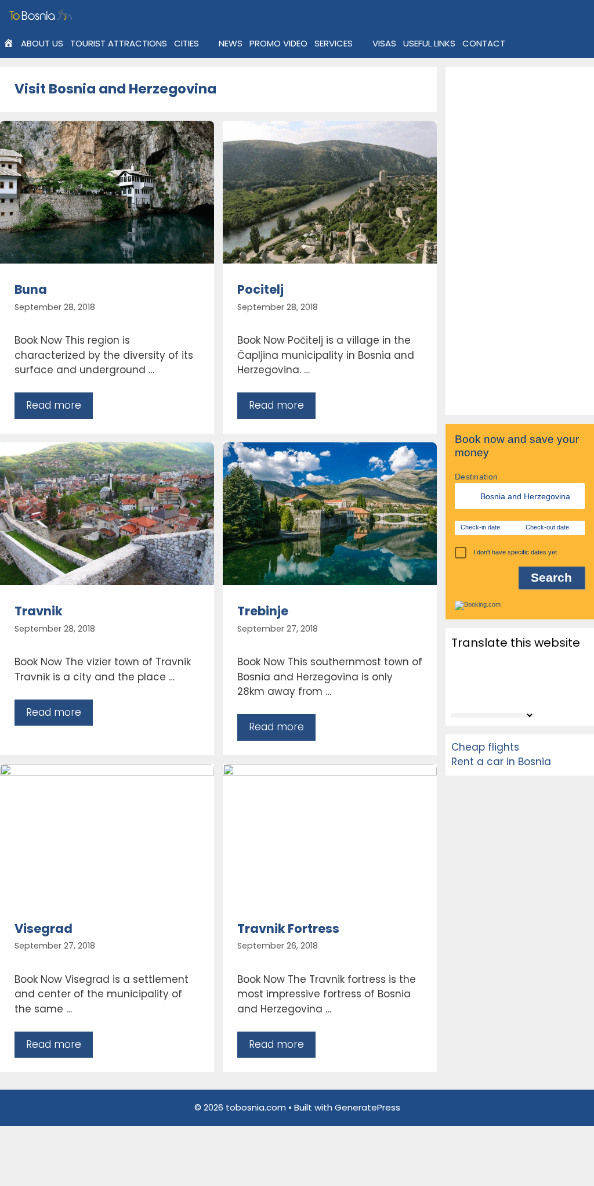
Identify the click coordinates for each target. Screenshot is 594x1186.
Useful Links (429, 43)
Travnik (39, 611)
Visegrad (44, 928)
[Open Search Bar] (518, 43)
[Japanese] (519, 678)
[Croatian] (519, 663)
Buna (31, 289)
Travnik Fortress (288, 928)
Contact (483, 43)
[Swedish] (519, 695)
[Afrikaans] (458, 663)
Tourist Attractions (118, 43)
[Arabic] (473, 663)
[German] (488, 678)
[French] (473, 678)
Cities (186, 43)
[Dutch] (534, 663)
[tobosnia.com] (42, 14)
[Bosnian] (488, 663)
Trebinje (262, 611)
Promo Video (278, 43)
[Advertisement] (520, 241)
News (230, 43)
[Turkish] (534, 695)
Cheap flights (485, 747)
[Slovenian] (488, 695)
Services (333, 43)
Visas (384, 43)
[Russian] (458, 695)
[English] (458, 678)
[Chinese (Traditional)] (503, 663)
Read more (53, 405)
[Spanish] (503, 695)
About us (42, 43)
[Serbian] (473, 695)
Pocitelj (260, 289)
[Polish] (534, 678)
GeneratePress (367, 1107)
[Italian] (503, 678)
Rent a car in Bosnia (501, 762)
